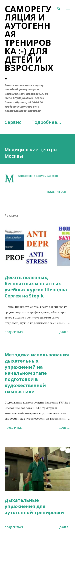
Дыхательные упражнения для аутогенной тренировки (34, 506)
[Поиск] (59, 7)
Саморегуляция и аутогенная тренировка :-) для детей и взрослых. (29, 42)
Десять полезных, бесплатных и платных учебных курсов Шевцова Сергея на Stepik (36, 286)
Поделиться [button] (56, 192)
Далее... (64, 332)
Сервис (13, 122)
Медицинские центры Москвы (38, 175)
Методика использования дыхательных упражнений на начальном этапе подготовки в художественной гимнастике (37, 372)
